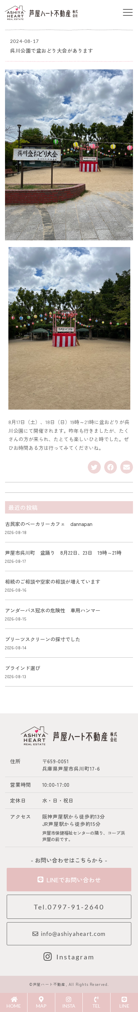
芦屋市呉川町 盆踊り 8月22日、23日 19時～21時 (63, 552)
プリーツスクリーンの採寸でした (42, 639)
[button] (128, 12)
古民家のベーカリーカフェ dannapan (48, 523)
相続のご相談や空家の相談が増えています (55, 581)
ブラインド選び (22, 667)
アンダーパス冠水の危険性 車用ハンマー (52, 610)
